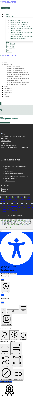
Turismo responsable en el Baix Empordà (16, 176)
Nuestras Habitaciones (11, 164)
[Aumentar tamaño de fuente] (2, 272)
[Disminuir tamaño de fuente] (2, 280)
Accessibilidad (9, 171)
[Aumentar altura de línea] (2, 295)
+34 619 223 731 (6, 143)
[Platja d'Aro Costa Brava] (8, 2)
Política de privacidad (11, 178)
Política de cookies (10, 181)
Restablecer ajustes (6, 381)
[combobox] (16, 224)
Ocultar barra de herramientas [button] (8, 273)
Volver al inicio (5, 123)
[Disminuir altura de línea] (2, 302)
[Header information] (0, 104)
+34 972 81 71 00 (6, 141)
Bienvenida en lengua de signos (14, 173)
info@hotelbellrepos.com (8, 145)
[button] (0, 59)
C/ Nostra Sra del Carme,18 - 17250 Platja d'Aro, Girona (13, 137)
